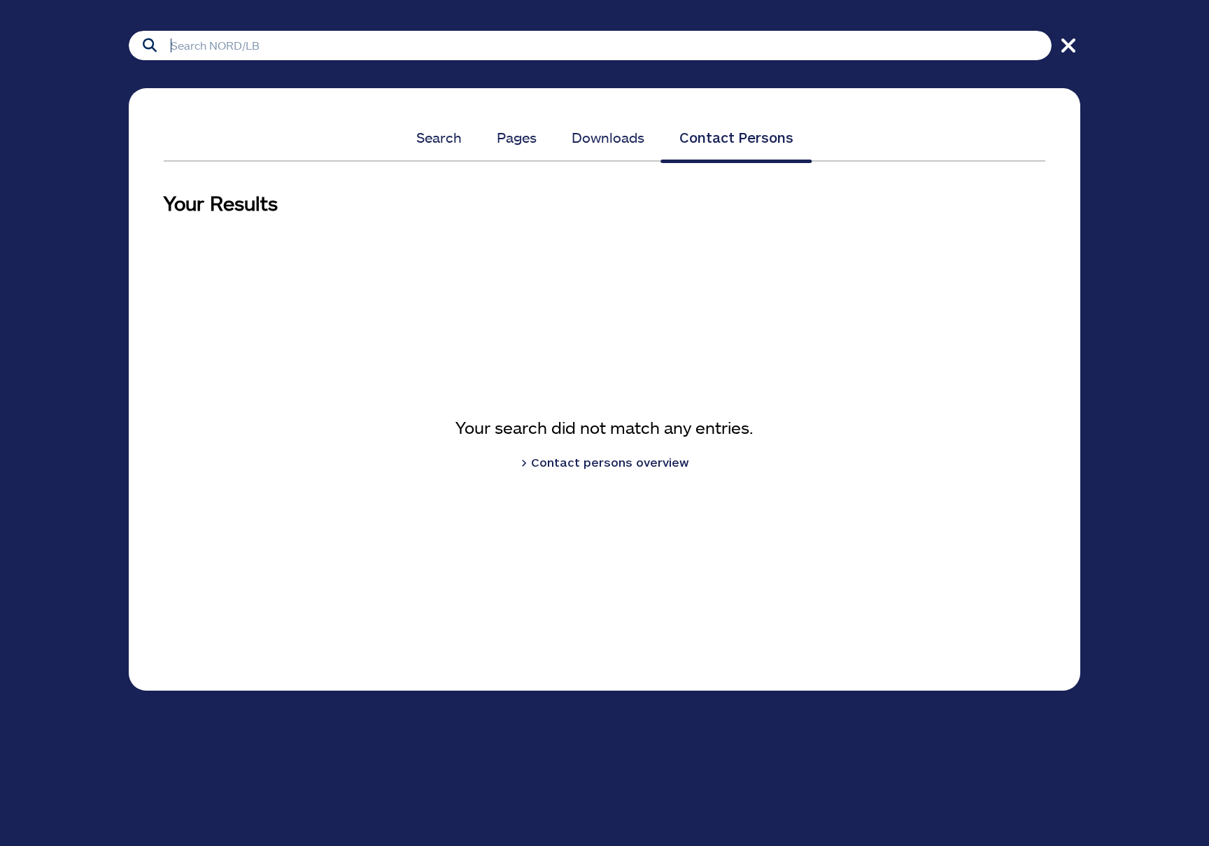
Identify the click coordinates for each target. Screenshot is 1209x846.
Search (439, 137)
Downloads (608, 137)
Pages (517, 137)
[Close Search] (1066, 45)
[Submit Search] (150, 45)
